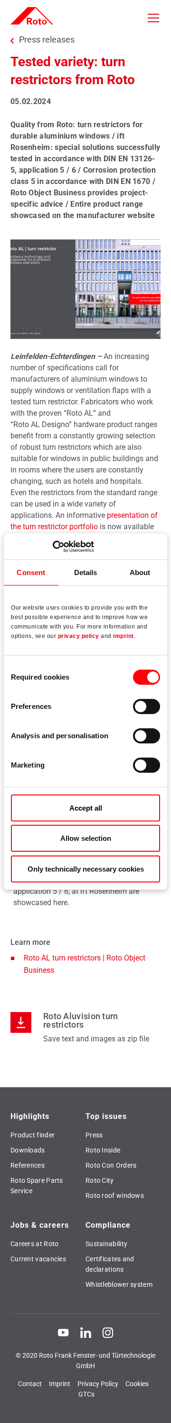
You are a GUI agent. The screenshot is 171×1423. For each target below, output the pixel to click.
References (27, 1165)
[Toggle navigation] (153, 18)
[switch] (146, 706)
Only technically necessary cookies (86, 869)
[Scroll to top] (155, 1407)
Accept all (85, 808)
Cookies (137, 1384)
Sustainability (106, 1244)
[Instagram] (108, 1332)
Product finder (32, 1135)
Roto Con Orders (111, 1165)
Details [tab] (85, 572)
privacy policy (78, 636)
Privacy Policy (97, 1384)
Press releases (47, 39)
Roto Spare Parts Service (36, 1186)
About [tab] (140, 572)
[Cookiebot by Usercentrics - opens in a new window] (52, 546)
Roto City (100, 1180)
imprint (123, 636)
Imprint (59, 1384)
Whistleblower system (119, 1284)
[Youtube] (63, 1332)
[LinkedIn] (85, 1332)
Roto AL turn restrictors (62, 957)
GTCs (86, 1394)
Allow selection (85, 838)
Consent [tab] (31, 572)
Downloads (27, 1150)
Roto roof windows (115, 1195)
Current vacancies (38, 1259)
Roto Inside (103, 1150)
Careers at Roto (34, 1244)
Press (94, 1135)
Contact (30, 1384)
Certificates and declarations (110, 1264)
